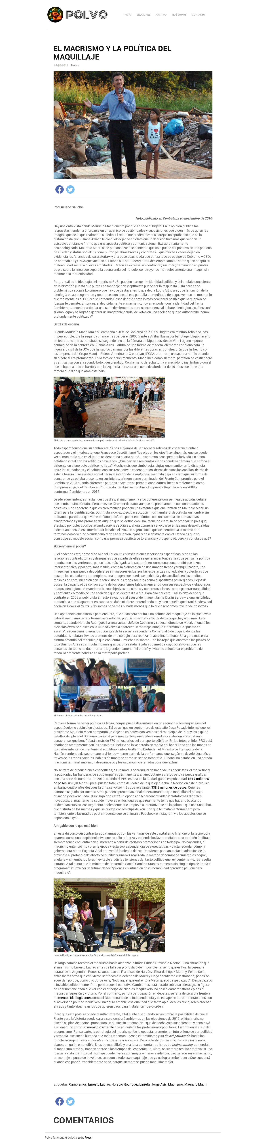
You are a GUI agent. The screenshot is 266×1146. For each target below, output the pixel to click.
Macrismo (175, 1084)
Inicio (127, 14)
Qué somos (179, 14)
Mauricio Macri (195, 1084)
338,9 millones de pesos (168, 787)
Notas (75, 65)
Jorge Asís (159, 1084)
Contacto (198, 14)
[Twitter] (69, 189)
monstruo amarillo (100, 1027)
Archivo (161, 14)
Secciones (143, 14)
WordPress (85, 1137)
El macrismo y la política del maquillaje (112, 52)
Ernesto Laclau (99, 1084)
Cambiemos (78, 1084)
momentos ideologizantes (73, 997)
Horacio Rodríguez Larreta (130, 1084)
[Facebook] (59, 189)
